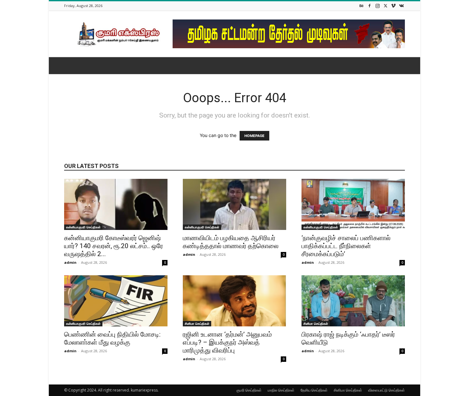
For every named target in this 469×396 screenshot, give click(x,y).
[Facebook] (369, 5)
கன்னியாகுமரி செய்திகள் (83, 227)
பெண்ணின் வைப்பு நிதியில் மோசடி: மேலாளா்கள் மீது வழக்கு (112, 338)
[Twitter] (385, 5)
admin (70, 262)
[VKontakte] (401, 5)
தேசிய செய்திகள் (314, 390)
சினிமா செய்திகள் (197, 323)
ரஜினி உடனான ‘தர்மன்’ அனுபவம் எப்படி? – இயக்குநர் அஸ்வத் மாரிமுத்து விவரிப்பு (227, 342)
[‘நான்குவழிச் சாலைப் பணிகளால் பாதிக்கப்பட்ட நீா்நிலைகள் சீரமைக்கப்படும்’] (353, 204)
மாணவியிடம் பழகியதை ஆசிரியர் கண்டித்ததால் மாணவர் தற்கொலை (231, 242)
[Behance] (361, 5)
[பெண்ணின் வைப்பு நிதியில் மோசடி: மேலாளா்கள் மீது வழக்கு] (116, 300)
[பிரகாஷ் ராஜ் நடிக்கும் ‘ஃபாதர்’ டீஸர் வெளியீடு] (353, 300)
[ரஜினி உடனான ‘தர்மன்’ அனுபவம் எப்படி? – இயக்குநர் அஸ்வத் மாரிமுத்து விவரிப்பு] (234, 300)
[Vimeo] (393, 5)
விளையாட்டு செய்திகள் (386, 390)
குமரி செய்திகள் (249, 390)
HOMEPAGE (254, 135)
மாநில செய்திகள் (281, 390)
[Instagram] (377, 5)
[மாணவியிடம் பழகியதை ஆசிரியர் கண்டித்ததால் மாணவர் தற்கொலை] (234, 204)
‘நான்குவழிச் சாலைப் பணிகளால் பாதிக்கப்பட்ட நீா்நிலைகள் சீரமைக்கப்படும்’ (346, 246)
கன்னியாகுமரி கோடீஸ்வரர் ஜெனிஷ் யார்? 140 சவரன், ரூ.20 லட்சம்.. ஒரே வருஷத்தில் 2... (113, 246)
